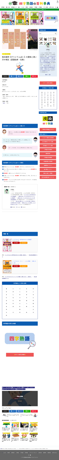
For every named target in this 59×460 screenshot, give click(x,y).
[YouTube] (57, 7)
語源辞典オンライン (48, 165)
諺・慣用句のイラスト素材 (48, 141)
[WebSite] (13, 207)
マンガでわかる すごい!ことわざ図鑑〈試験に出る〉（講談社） (18, 276)
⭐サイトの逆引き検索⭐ (20, 354)
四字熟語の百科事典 (27, 457)
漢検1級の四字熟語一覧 (21, 389)
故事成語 (31, 7)
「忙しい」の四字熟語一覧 (17, 387)
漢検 (19, 7)
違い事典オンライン (48, 169)
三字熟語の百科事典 (48, 157)
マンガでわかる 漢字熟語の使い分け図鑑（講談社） (16, 255)
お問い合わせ (51, 7)
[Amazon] (23, 207)
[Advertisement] (20, 113)
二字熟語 (35, 7)
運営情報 (49, 452)
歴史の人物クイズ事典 (48, 173)
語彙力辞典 (48, 153)
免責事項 (44, 452)
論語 (4, 102)
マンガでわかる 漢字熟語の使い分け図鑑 (21, 239)
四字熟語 (2, 7)
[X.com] (55, 7)
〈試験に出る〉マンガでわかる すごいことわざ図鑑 (47, 59)
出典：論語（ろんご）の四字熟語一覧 (9, 389)
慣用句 (27, 7)
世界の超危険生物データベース (48, 177)
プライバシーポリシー (33, 452)
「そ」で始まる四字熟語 (7, 387)
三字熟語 (40, 7)
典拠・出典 (8, 7)
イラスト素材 (45, 7)
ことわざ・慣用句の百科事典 (48, 137)
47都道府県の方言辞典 (47, 161)
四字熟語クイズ (14, 7)
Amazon (23, 242)
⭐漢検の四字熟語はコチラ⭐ (48, 129)
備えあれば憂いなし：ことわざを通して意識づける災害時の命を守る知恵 (47, 67)
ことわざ (22, 7)
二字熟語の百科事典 (48, 149)
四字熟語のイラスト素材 (48, 145)
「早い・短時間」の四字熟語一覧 (29, 387)
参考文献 (40, 452)
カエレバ (17, 264)
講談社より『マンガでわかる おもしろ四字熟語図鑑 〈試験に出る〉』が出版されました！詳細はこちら (29, 9)
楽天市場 (15, 242)
